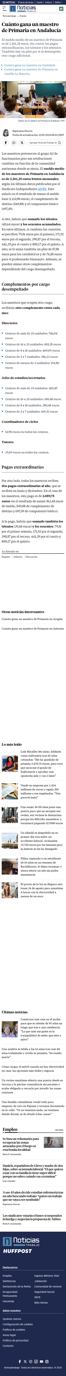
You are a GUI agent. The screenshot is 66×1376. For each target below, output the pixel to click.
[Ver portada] (22, 8)
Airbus (48, 2)
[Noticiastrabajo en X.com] (25, 1361)
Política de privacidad (15, 1340)
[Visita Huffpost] (61, 9)
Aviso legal (9, 1335)
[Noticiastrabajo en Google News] (47, 1361)
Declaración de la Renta (17, 1286)
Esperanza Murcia (22, 130)
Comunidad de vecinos (48, 1286)
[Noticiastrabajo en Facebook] (19, 1361)
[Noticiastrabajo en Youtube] (41, 1361)
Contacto (8, 1346)
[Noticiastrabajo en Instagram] (30, 1361)
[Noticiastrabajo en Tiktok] (36, 1361)
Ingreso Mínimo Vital (46, 1276)
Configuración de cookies (18, 1324)
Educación (31, 556)
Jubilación (40, 1281)
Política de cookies (14, 1329)
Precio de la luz (26, 2)
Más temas (41, 1302)
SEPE (37, 1297)
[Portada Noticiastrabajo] (33, 1241)
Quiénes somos (12, 1319)
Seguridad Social (44, 1292)
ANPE (42, 189)
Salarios (18, 556)
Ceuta (39, 2)
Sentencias (9, 1281)
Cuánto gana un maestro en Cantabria (29, 65)
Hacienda (8, 1301)
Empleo (6, 556)
